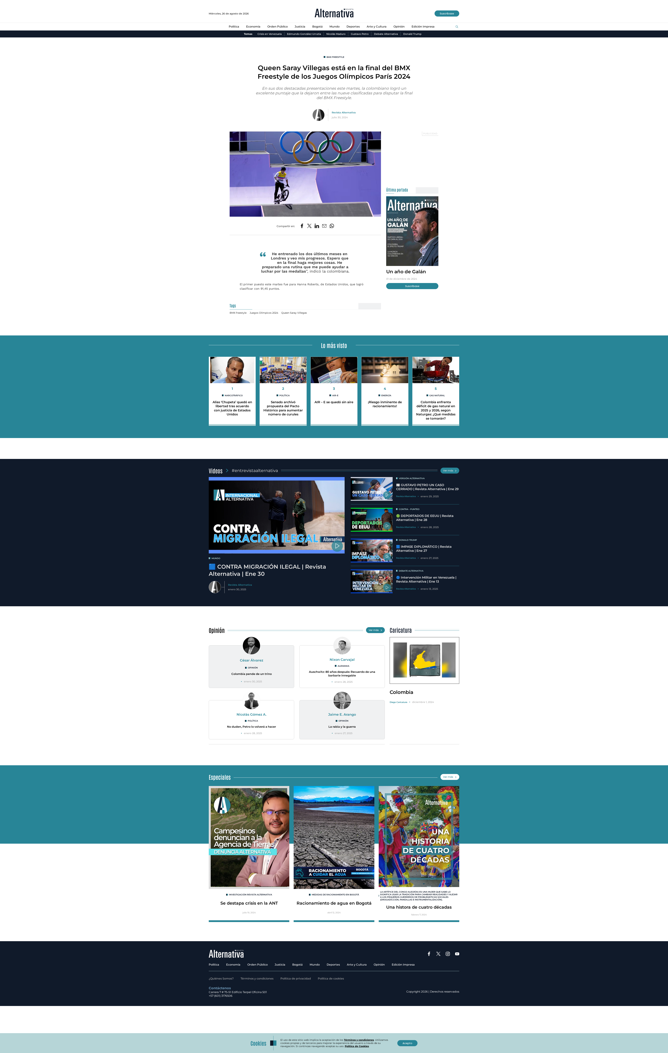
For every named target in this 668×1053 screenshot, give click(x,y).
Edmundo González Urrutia (304, 34)
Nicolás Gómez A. (252, 714)
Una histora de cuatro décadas (419, 907)
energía (386, 395)
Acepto (407, 1043)
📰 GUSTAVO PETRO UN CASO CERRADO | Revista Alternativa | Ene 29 (427, 487)
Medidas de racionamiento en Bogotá (335, 894)
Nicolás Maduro (335, 34)
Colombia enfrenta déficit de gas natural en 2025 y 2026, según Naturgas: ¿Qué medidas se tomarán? (435, 410)
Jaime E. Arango (342, 714)
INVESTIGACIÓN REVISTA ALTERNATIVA (250, 894)
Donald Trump (412, 34)
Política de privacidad (295, 978)
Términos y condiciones (257, 978)
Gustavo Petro (360, 34)
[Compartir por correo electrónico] (324, 226)
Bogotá (317, 26)
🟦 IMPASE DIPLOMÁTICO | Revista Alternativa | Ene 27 (424, 549)
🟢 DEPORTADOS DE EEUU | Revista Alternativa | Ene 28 (425, 518)
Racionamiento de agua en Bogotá (334, 903)
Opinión (399, 26)
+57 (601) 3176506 (220, 995)
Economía (253, 26)
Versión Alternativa (412, 478)
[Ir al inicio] (334, 13)
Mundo (334, 26)
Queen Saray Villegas (294, 312)
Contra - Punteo (409, 509)
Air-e (335, 395)
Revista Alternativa (344, 112)
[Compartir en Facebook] (302, 226)
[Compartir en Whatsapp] (332, 226)
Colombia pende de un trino (251, 674)
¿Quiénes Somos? (221, 978)
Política (234, 26)
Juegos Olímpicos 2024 (264, 312)
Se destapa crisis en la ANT (249, 903)
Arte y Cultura (377, 26)
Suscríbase (447, 13)
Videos (215, 470)
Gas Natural (437, 395)
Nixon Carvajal (342, 659)
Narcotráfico (234, 395)
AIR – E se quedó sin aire (334, 402)
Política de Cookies (357, 1046)
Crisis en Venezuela (269, 34)
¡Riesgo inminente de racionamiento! (385, 404)
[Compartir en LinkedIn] (317, 226)
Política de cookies (331, 978)
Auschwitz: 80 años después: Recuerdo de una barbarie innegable (342, 673)
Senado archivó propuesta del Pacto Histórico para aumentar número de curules (283, 408)
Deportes (353, 26)
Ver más (448, 470)
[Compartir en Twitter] (309, 226)
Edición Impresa (423, 26)
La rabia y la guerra (342, 726)
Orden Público (277, 26)
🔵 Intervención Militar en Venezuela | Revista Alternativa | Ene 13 (426, 579)
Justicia (300, 26)
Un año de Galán (406, 271)
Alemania (343, 666)
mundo (216, 558)
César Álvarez (251, 660)
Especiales (220, 776)
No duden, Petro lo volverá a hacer (251, 726)
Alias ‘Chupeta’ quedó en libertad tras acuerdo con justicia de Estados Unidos (232, 408)
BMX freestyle (335, 57)
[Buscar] (457, 27)
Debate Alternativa (386, 34)
